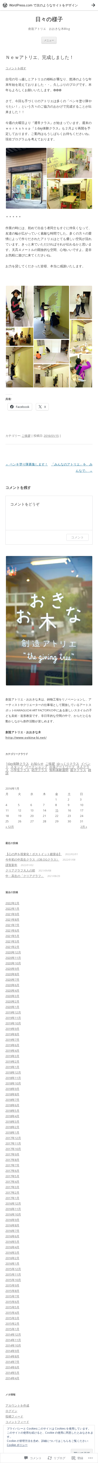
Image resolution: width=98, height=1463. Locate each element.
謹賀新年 (11, 865)
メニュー (49, 40)
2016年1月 (12, 1263)
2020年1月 (12, 1007)
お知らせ (37, 763)
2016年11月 (13, 1209)
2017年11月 (13, 1143)
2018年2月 (12, 1127)
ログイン (11, 1411)
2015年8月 (12, 1291)
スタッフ (16, 767)
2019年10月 (13, 1023)
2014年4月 (12, 1378)
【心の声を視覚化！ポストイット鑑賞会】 (33, 854)
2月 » (83, 827)
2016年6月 (12, 1236)
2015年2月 (12, 1324)
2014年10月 (13, 1345)
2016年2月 (12, 1258)
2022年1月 (12, 909)
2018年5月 (12, 1111)
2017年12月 (13, 1138)
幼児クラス (39, 770)
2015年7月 (12, 1296)
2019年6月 (12, 1045)
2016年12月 (13, 1203)
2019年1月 (12, 1067)
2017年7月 (12, 1165)
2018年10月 (13, 1083)
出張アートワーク (62, 767)
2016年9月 (12, 1220)
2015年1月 (12, 1329)
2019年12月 (13, 1012)
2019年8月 (12, 1034)
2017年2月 (12, 1192)
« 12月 (9, 827)
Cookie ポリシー (17, 1445)
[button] (25, 178)
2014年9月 (12, 1351)
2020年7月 (12, 980)
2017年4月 (12, 1182)
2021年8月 (12, 919)
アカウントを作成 (17, 1405)
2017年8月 (12, 1160)
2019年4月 (12, 1051)
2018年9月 (12, 1089)
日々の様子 (49, 19)
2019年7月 (12, 1040)
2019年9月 (12, 1029)
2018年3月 (12, 1121)
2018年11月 (13, 1078)
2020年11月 (13, 958)
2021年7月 (12, 925)
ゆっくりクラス (68, 763)
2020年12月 (13, 952)
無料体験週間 (58, 770)
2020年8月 (12, 974)
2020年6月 (12, 985)
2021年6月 (12, 930)
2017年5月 (12, 1176)
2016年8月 (12, 1225)
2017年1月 (12, 1198)
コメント (77, 537)
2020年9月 (12, 969)
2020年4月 (12, 990)
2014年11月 (13, 1340)
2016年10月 (13, 1214)
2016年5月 (12, 1242)
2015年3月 (12, 1318)
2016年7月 (12, 1231)
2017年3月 (12, 1187)
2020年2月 (12, 1001)
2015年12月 (13, 1269)
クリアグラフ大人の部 (20, 870)
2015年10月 (13, 1280)
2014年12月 (13, 1334)
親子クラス (78, 770)
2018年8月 (12, 1094)
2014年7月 (12, 1362)
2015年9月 (12, 1285)
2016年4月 (12, 1247)
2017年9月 (12, 1154)
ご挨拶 (26, 436)
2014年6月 (12, 1367)
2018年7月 (12, 1100)
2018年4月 (12, 1116)
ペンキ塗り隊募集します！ (26, 464)
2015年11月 (13, 1274)
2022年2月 (12, 903)
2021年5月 (12, 936)
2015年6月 (12, 1302)
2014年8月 (12, 1356)
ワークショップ (36, 767)
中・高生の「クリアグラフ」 (24, 876)
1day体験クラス (17, 763)
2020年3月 (12, 996)
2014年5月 (12, 1373)
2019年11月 (13, 1018)
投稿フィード (14, 1416)
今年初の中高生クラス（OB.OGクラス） (32, 859)
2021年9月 (12, 914)
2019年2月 (12, 1061)
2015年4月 (12, 1313)
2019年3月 (12, 1056)
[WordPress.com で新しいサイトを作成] (49, 5)
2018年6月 (12, 1105)
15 (56, 810)
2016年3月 (12, 1253)
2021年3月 (12, 941)
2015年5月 (12, 1307)
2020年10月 (13, 963)
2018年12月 (13, 1072)
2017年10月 (13, 1149)
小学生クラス (20, 770)
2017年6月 (12, 1171)
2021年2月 (12, 947)
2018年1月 (12, 1132)
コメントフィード (17, 1422)
